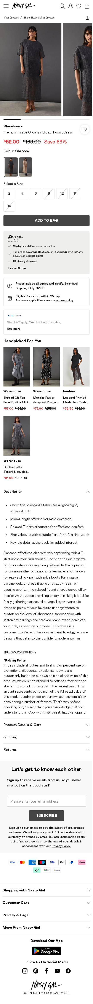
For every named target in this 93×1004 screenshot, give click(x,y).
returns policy (64, 300)
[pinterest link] (35, 971)
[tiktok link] (68, 971)
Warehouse (12, 126)
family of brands (24, 837)
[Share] (87, 18)
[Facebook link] (46, 971)
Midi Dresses (11, 17)
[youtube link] (57, 971)
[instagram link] (24, 971)
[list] (46, 71)
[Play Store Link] (46, 951)
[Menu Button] (6, 6)
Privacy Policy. (61, 846)
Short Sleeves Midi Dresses (39, 17)
